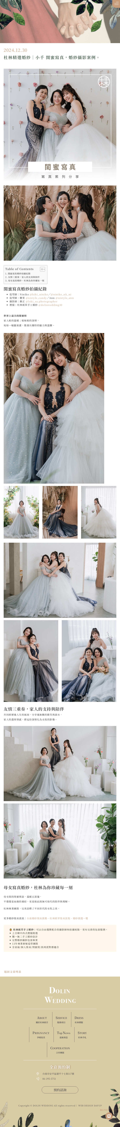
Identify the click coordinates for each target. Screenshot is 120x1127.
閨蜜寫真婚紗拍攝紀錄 (19, 273)
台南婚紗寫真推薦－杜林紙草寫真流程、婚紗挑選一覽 (57, 918)
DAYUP (98, 1105)
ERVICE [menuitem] (61, 1019)
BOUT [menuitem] (42, 1019)
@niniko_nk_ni (61, 294)
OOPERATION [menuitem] (60, 1050)
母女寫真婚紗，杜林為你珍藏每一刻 (26, 280)
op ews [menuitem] (63, 1034)
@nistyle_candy (36, 298)
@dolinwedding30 (50, 305)
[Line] (109, 1116)
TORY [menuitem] (82, 1034)
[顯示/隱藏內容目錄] (41, 269)
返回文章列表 (12, 971)
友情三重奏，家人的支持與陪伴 (24, 276)
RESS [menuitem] (78, 1019)
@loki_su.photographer (42, 301)
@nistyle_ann (65, 298)
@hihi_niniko (39, 294)
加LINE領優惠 (107, 1109)
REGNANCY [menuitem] (40, 1034)
